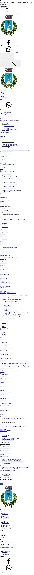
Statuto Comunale (6, 128)
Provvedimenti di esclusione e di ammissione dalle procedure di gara (11, 314)
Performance (2, 241)
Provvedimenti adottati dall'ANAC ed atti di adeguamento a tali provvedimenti (13, 462)
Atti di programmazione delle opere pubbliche (8, 422)
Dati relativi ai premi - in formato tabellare (8, 261)
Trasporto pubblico (4, 97)
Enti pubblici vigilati (3, 265)
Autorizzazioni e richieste (5, 523)
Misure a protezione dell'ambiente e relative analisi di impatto (10, 438)
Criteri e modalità (2, 320)
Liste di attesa (2, 390)
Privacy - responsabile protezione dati (5, 477)
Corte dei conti (2, 372)
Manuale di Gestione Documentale (9, 126)
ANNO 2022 (4, 324)
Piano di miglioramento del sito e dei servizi (8, 554)
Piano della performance (3, 244)
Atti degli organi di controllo (6, 154)
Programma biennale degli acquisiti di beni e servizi (11, 301)
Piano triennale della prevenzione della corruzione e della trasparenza (11, 459)
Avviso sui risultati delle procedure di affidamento (11, 311)
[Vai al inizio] (0, 482)
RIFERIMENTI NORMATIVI (8, 211)
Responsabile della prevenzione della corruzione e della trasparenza (11, 460)
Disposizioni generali (3, 118)
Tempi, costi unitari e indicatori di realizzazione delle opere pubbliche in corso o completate (15, 426)
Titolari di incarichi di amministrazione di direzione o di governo (11, 145)
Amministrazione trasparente (6, 551)
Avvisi (3, 533)
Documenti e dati (4, 518)
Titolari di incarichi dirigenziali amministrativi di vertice (8, 171)
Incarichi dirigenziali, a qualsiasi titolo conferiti (8, 182)
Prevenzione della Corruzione (4, 456)
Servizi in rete (2, 394)
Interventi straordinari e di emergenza (5, 448)
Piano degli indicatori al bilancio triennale (6, 347)
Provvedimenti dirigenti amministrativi (5, 286)
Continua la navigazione (4, 6)
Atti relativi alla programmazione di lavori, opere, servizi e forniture (11, 299)
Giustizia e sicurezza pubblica (6, 525)
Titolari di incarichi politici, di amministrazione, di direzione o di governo (10, 139)
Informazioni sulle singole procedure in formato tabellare (8, 293)
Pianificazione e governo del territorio (5, 430)
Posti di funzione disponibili (6, 191)
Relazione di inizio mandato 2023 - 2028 (8, 142)
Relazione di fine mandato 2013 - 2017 (7, 143)
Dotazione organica (3, 201)
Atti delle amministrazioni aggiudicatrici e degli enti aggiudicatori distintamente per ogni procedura (14, 297)
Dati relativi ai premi (3, 259)
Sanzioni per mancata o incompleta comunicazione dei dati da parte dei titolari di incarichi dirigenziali (16, 150)
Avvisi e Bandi (6, 310)
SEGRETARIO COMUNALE (8, 178)
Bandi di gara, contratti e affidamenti (5, 289)
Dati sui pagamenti (5, 113)
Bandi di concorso (2, 234)
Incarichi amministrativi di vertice (6, 174)
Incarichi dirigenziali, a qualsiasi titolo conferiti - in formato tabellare (11, 190)
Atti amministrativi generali (6, 124)
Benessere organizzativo (3, 263)
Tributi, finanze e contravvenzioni (7, 528)
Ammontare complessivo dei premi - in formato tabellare (10, 257)
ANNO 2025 (4, 326)
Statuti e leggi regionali (5, 130)
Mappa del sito (2, 572)
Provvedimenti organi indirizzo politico (5, 285)
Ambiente (3, 521)
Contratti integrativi (5, 227)
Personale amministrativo (5, 517)
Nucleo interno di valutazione (6, 251)
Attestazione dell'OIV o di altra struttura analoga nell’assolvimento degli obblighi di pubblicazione (17, 366)
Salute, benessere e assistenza (6, 527)
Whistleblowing (4, 458)
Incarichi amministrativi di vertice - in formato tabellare (9, 176)
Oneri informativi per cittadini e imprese (5, 132)
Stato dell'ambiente (4, 436)
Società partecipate (3, 269)
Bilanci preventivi (4, 342)
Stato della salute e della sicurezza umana (8, 440)
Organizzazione (2, 137)
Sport (3, 96)
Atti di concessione (3, 329)
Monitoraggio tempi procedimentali (5, 282)
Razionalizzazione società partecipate (7, 272)
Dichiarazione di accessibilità (6, 474)
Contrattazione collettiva (3, 220)
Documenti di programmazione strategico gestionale (9, 129)
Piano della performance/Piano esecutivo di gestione (9, 247)
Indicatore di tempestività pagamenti (5, 405)
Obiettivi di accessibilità (5, 475)
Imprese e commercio (5, 526)
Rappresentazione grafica (3, 278)
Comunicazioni (4, 524)
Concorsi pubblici (4, 239)
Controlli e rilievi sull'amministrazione (5, 358)
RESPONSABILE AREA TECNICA (9, 186)
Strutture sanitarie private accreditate (5, 442)
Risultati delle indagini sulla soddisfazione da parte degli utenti (10, 396)
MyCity (2, 573)
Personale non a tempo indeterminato (7, 208)
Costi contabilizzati (3, 386)
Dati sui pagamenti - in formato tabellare (7, 403)
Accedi (1, 109)
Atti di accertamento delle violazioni (7, 463)
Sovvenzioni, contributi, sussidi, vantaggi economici (7, 318)
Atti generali (2, 121)
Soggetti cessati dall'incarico (6, 146)
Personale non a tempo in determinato (5, 206)
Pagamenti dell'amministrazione (6, 112)
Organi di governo (4, 513)
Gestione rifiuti (4, 95)
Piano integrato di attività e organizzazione (8, 204)
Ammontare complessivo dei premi (5, 255)
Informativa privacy (5, 552)
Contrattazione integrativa (4, 224)
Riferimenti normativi (5, 123)
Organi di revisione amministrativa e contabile (6, 368)
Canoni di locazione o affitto (4, 354)
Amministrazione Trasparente (6, 111)
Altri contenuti (2, 454)
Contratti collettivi (4, 223)
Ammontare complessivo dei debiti (7, 408)
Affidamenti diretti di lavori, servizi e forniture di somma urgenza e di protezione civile (16, 312)
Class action (2, 382)
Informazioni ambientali (3, 431)
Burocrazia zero (2, 136)
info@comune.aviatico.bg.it (6, 546)
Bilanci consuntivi (4, 345)
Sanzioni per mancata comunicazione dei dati (6, 147)
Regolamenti (5, 127)
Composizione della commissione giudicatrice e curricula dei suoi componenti (13, 315)
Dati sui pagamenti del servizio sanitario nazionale (7, 404)
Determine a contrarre (7, 306)
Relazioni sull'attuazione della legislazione (8, 439)
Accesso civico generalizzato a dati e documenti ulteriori (10, 468)
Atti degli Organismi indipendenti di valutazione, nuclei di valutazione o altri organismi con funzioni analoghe (17, 363)
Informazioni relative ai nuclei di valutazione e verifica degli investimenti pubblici (13, 418)
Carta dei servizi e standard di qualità (5, 378)
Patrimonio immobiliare (3, 350)
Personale (1, 169)
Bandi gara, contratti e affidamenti (5, 292)
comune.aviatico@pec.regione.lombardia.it (8, 547)
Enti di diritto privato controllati (4, 274)
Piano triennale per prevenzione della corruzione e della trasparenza (9, 120)
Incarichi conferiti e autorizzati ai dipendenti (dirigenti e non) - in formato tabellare (13, 219)
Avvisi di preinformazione (7, 305)
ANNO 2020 (4, 167)
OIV (1, 229)
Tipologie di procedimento (4, 281)
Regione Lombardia (3, 7)
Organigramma (4, 159)
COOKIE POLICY (3, 4)
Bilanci (1, 337)
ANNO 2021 (4, 332)
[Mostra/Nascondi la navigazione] (7, 56)
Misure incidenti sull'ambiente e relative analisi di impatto (10, 437)
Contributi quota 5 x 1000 (4, 328)
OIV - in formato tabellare (5, 232)
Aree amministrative (5, 514)
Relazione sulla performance (4, 248)
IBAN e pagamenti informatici (4, 410)
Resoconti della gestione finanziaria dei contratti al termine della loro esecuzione (13, 316)
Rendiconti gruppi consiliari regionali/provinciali (7, 151)
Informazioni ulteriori (7, 313)
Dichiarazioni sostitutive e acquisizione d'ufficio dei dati (8, 283)
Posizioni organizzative (3, 197)
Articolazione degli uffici (3, 156)
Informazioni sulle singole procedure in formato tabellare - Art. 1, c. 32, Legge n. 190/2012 (14, 295)
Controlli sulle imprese (3, 287)
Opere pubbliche (2, 414)
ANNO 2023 (7, 309)
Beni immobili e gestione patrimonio (5, 348)
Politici (3, 516)
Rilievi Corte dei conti (5, 374)
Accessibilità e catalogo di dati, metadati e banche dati (7, 470)
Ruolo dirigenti (4, 192)
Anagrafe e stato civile (5, 522)
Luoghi (3, 537)
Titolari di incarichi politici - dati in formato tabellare (9, 144)
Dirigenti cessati (2, 193)
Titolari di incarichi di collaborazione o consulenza (7, 164)
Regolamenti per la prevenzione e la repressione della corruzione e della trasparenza (13, 461)
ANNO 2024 (6, 210)
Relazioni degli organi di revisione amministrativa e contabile (10, 370)
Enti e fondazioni (4, 515)
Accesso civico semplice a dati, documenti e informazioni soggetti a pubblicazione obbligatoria (15, 467)
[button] (4, 91)
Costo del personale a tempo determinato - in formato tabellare (10, 214)
